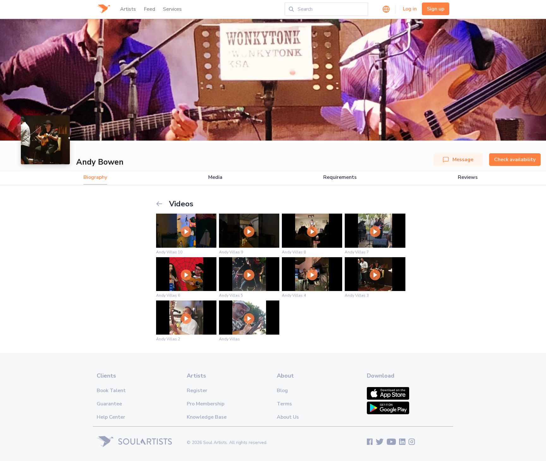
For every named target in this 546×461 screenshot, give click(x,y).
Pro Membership (205, 404)
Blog (282, 390)
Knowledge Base (207, 417)
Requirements (340, 177)
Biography (95, 177)
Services (172, 9)
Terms (284, 404)
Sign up (435, 8)
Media (215, 177)
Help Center (111, 417)
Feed (149, 9)
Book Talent (111, 390)
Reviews (468, 177)
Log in (410, 8)
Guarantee (109, 404)
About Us (288, 417)
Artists (128, 9)
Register (197, 390)
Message (462, 159)
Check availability (515, 159)
